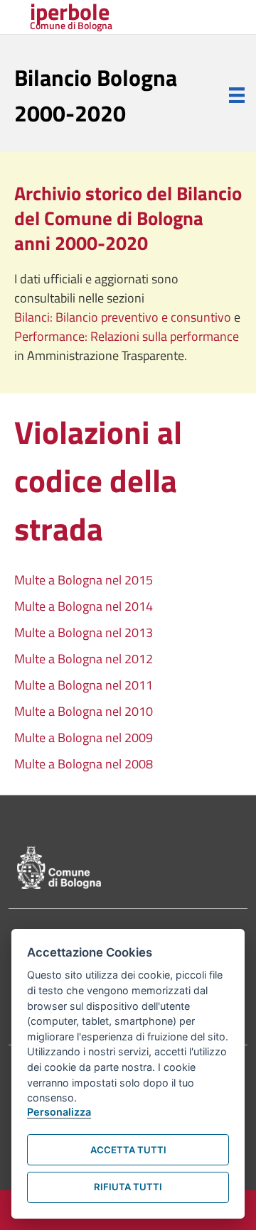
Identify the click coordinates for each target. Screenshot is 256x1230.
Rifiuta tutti (128, 1186)
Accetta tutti (128, 1149)
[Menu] (237, 95)
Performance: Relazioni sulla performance (126, 336)
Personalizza (59, 1112)
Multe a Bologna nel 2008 (83, 763)
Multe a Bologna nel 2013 (83, 632)
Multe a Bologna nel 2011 (83, 685)
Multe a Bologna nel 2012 (83, 658)
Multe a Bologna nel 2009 (83, 737)
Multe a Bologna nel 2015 (83, 579)
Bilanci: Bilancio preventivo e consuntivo (124, 317)
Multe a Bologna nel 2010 (83, 711)
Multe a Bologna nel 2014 (83, 606)
